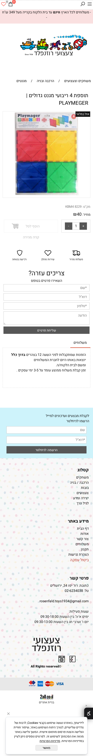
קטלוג (83, 470)
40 (79, 214)
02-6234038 (74, 590)
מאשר (46, 748)
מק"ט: (86, 206)
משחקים (82, 477)
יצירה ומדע (81, 498)
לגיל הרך (83, 503)
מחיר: (86, 214)
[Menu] (89, 4)
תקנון (85, 549)
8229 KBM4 (73, 206)
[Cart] (10, 4)
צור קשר (82, 539)
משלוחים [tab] (80, 342)
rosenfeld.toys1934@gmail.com (64, 601)
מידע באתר (78, 521)
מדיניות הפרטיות (50, 741)
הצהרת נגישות (78, 554)
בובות (85, 487)
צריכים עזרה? (46, 273)
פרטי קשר (79, 578)
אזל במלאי (82, 114)
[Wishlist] (3, 4)
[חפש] (82, 4)
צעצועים (83, 493)
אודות (84, 533)
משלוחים (82, 544)
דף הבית (83, 528)
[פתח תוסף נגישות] (88, 713)
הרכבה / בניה (79, 482)
